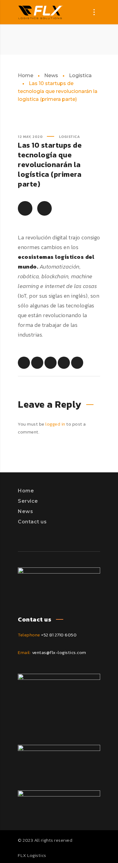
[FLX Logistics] (40, 12)
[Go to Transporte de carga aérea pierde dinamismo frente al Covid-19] (44, 208)
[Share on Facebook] (24, 363)
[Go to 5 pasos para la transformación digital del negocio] (25, 208)
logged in (55, 423)
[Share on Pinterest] (50, 363)
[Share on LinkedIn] (64, 363)
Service (28, 501)
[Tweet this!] (37, 363)
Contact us (32, 522)
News (51, 75)
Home (25, 75)
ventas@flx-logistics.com (59, 652)
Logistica (80, 75)
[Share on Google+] (77, 363)
